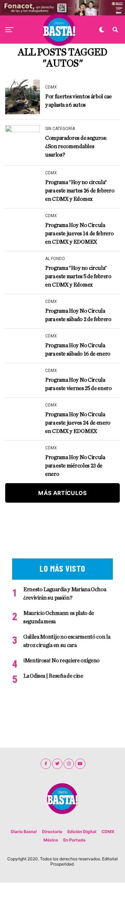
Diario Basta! (24, 831)
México (50, 840)
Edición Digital (81, 831)
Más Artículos (62, 492)
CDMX (108, 831)
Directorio (52, 831)
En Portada (74, 840)
